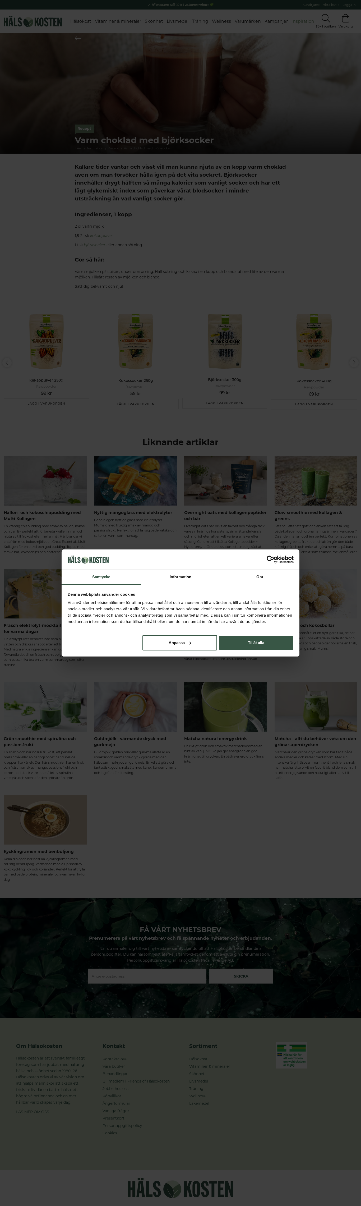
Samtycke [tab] (101, 577)
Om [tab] (259, 577)
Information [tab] (180, 577)
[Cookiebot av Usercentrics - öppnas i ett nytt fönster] (270, 559)
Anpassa (177, 642)
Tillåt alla (256, 642)
